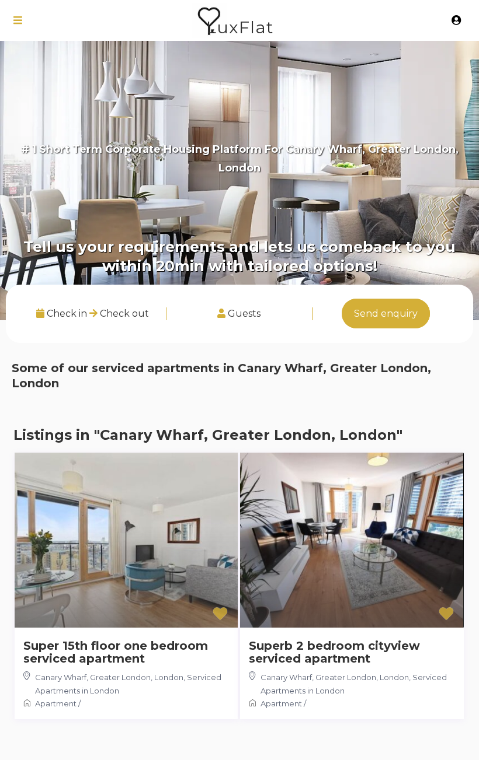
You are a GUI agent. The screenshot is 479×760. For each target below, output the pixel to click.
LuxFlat (239, 27)
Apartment (56, 703)
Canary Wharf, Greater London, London (109, 677)
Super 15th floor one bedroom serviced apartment (115, 652)
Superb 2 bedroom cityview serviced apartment (334, 652)
